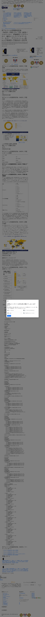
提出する (9, 315)
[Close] (7, 301)
